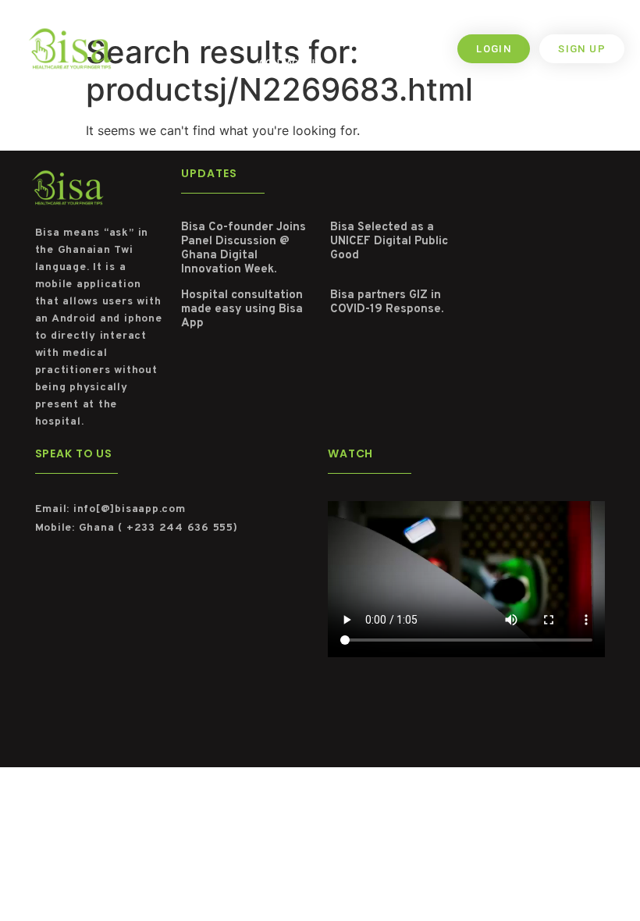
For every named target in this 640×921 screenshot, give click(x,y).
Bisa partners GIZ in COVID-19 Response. (386, 302)
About (221, 33)
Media (410, 33)
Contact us (290, 64)
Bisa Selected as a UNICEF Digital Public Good (389, 241)
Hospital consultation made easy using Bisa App (242, 309)
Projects (300, 33)
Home (169, 33)
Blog (360, 33)
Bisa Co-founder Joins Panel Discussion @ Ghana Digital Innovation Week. (243, 248)
